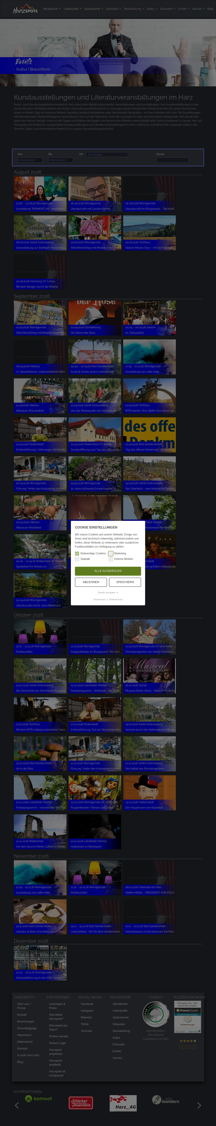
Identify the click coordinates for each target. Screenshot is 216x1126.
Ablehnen (91, 582)
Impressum (99, 599)
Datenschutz (116, 599)
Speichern (125, 582)
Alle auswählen (108, 571)
